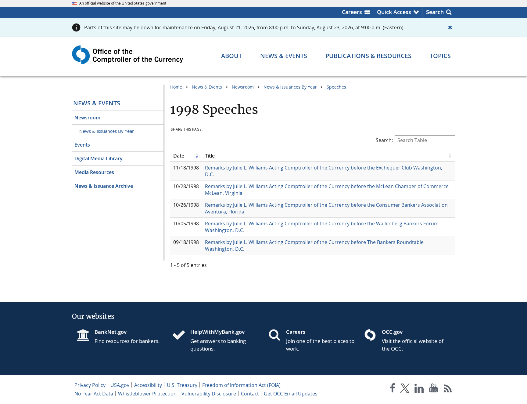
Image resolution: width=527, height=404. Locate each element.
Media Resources (94, 172)
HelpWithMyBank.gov (217, 331)
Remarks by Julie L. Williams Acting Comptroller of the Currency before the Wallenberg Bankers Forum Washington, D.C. (322, 227)
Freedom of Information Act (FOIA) (241, 385)
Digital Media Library (98, 158)
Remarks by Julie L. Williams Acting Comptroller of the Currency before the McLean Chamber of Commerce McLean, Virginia (327, 189)
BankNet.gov (111, 331)
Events (82, 144)
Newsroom (87, 117)
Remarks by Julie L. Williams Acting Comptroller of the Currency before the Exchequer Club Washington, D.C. (323, 171)
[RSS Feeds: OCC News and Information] (448, 389)
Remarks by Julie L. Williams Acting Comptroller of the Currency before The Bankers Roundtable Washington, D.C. (314, 245)
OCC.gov (392, 331)
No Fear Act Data (93, 393)
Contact (250, 393)
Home (176, 87)
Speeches (336, 87)
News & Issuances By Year (106, 131)
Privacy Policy (90, 385)
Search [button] (435, 12)
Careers (352, 12)
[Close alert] (450, 27)
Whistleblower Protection (147, 393)
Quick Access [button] (394, 12)
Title (210, 155)
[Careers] (276, 335)
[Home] (181, 335)
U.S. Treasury (182, 385)
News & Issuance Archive (103, 186)
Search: (384, 140)
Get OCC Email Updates (290, 393)
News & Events (96, 103)
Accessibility (148, 385)
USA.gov (119, 385)
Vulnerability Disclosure (208, 393)
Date (178, 155)
